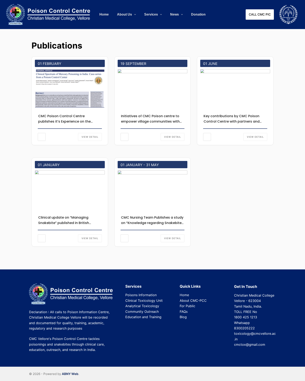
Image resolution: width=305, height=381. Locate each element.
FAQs (184, 311)
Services (151, 14)
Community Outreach (142, 311)
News (174, 14)
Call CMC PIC (260, 14)
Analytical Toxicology (142, 306)
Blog (183, 317)
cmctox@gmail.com (249, 344)
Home (104, 14)
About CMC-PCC (193, 300)
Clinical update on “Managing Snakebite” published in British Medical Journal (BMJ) (63, 223)
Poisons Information (141, 295)
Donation (198, 14)
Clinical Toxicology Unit (144, 300)
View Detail (90, 136)
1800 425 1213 (245, 317)
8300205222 (244, 328)
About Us (124, 14)
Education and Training (143, 317)
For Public (187, 306)
